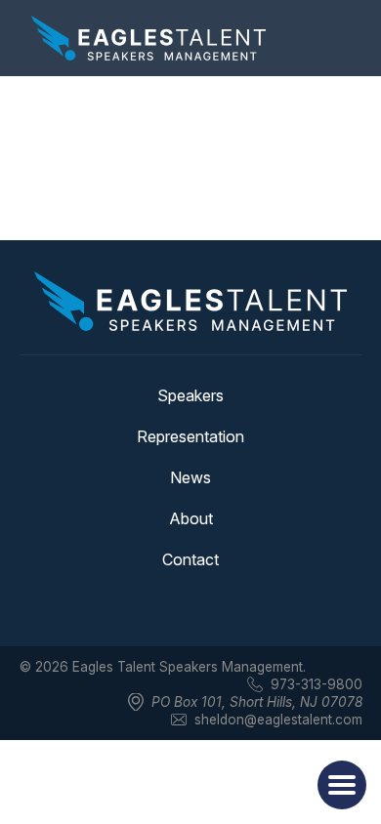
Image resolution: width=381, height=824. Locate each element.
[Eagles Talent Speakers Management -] (148, 38)
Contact (190, 559)
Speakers (190, 395)
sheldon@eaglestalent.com (278, 719)
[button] (342, 785)
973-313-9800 (316, 684)
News (190, 477)
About (191, 518)
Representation (190, 436)
